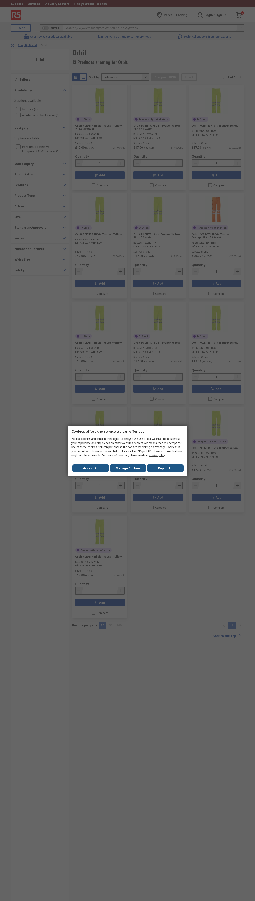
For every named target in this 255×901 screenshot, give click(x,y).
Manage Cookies (128, 468)
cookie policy (157, 455)
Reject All (165, 468)
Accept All (90, 468)
